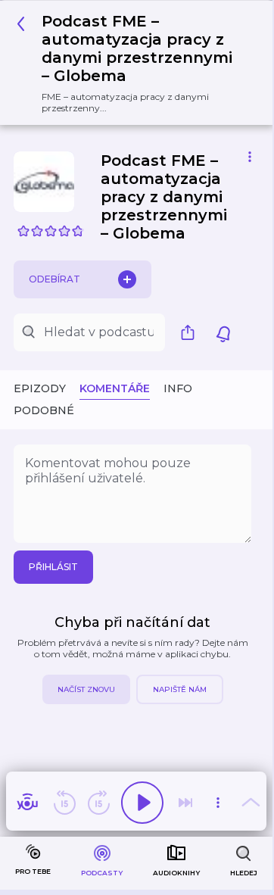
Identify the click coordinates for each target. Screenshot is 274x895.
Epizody (40, 388)
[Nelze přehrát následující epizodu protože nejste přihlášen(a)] (185, 802)
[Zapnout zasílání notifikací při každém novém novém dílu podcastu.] (223, 332)
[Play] (142, 802)
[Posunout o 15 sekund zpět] (64, 802)
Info (177, 388)
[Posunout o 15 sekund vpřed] (98, 802)
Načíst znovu (86, 689)
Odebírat (54, 279)
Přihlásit (53, 566)
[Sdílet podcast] (191, 332)
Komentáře (114, 388)
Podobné (44, 410)
